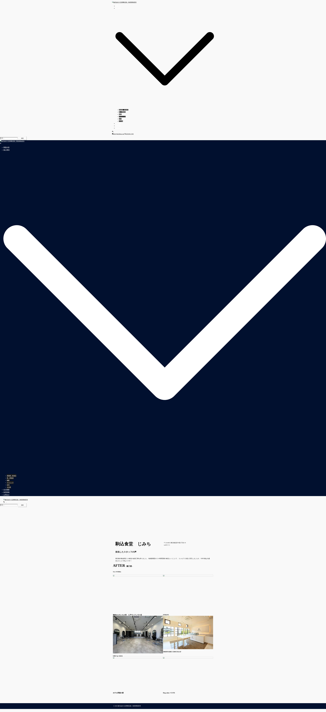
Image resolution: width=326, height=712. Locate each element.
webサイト (167, 545)
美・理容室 (122, 112)
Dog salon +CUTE (169, 693)
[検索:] (9, 138)
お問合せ (118, 128)
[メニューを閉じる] (0, 143)
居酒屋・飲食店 (123, 110)
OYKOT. (166, 615)
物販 (120, 114)
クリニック (122, 116)
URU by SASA (118, 656)
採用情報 (118, 126)
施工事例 (118, 8)
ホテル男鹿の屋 (118, 693)
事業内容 (118, 6)
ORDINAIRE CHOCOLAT (172, 652)
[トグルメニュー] (7, 502)
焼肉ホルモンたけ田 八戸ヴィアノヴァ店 (127, 615)
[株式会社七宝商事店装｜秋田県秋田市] (124, 2)
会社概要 (118, 123)
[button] (113, 131)
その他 (121, 121)
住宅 (120, 119)
